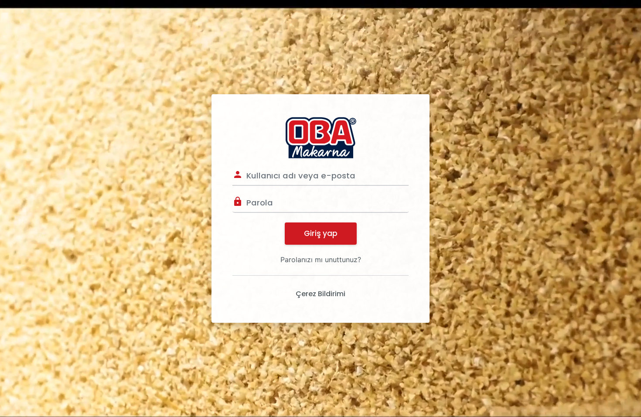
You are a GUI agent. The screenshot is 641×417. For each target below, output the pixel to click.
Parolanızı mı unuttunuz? (320, 259)
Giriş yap (321, 233)
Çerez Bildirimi (320, 294)
